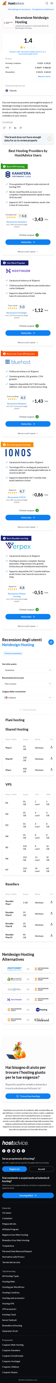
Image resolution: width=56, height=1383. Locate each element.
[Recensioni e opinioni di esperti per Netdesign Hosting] (4, 128)
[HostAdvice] (13, 3)
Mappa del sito (9, 1223)
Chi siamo (6, 1212)
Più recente (10, 683)
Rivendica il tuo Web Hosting (15, 1240)
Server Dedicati (9, 1320)
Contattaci (7, 1218)
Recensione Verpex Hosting (17, 595)
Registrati (15, 1169)
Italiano (12, 697)
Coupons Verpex (10, 1372)
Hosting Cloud (9, 1314)
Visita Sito (26, 242)
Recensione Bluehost (16, 403)
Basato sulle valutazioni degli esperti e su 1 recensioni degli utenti (28, 52)
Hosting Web (8, 1281)
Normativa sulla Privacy (13, 1256)
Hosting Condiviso (11, 1292)
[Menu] (51, 3)
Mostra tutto (44, 76)
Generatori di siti (10, 1331)
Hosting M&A (26, 1195)
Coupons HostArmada (12, 1355)
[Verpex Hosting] (18, 546)
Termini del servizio (11, 1262)
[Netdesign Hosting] (8, 23)
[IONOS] (18, 453)
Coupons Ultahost (10, 1366)
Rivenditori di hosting (12, 1325)
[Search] (47, 3)
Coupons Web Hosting (13, 1344)
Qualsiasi (9, 670)
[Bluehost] (18, 362)
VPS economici (9, 1309)
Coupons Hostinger (11, 1361)
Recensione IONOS (17, 497)
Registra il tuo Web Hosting (15, 1234)
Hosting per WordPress (13, 1287)
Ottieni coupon (28, 235)
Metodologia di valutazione (19, 9)
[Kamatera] (18, 174)
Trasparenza (8, 1245)
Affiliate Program (10, 1229)
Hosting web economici (13, 1298)
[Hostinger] (18, 271)
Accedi (41, 1169)
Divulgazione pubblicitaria (43, 9)
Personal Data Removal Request (17, 1251)
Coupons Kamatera (11, 1350)
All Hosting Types (10, 1276)
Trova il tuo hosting (30, 1096)
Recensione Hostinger (16, 312)
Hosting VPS (8, 1303)
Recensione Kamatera (17, 221)
